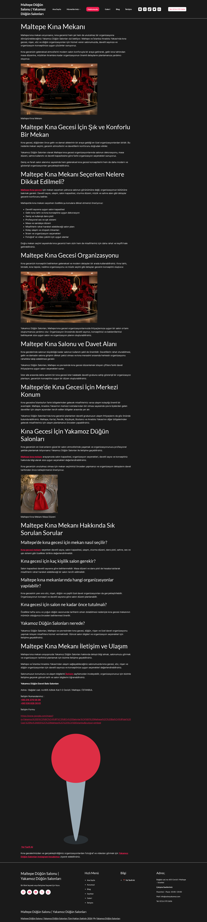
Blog (89, 889)
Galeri (89, 898)
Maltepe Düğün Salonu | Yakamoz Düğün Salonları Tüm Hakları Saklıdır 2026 (56, 918)
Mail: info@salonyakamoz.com (168, 896)
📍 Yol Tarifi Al (129, 880)
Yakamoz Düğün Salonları (108, 918)
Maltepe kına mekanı (31, 456)
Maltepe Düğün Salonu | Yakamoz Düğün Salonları (33, 9)
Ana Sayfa (91, 880)
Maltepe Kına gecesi (31, 190)
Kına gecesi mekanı (31, 550)
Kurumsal (91, 885)
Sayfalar (90, 894)
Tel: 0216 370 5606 (177, 9)
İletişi (89, 903)
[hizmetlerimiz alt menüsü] (79, 9)
